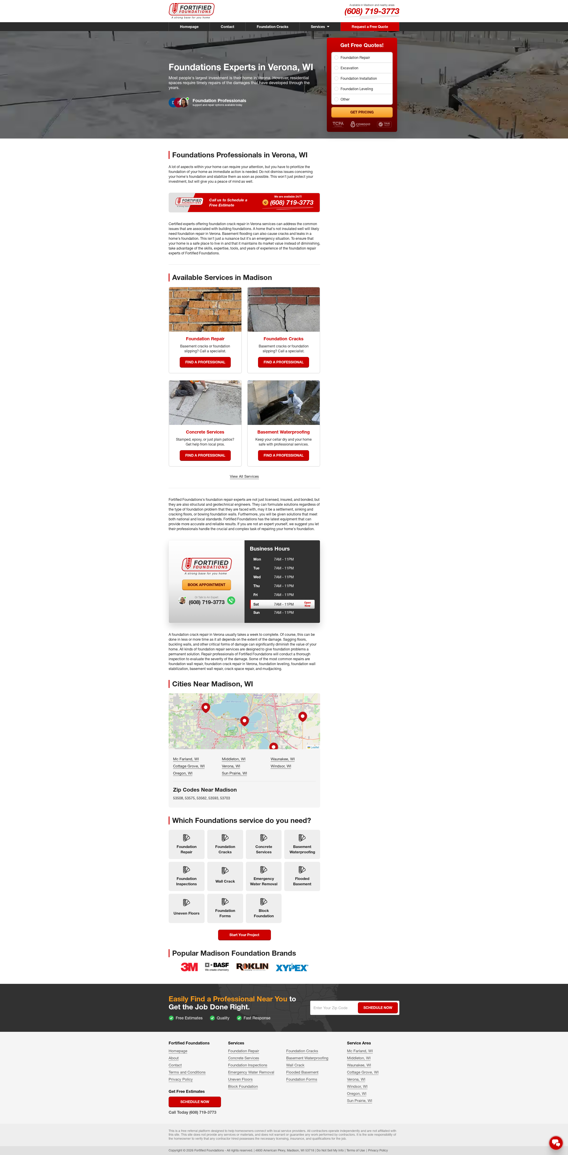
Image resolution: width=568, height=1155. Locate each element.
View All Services (244, 476)
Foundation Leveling (357, 89)
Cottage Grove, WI (189, 766)
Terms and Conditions (187, 1072)
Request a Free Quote (370, 26)
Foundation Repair (355, 57)
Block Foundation (243, 1086)
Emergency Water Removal (251, 1072)
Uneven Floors (240, 1079)
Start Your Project (244, 935)
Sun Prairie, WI (234, 773)
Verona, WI (231, 766)
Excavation (349, 68)
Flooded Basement (302, 1072)
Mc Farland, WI (186, 759)
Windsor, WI (281, 766)
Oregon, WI (182, 773)
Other (345, 99)
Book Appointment (206, 584)
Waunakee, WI (283, 759)
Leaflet (314, 747)
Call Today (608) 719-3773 (192, 1112)
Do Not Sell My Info (330, 1150)
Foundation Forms (301, 1079)
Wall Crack (295, 1065)
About (174, 1058)
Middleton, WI (233, 759)
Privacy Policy (181, 1079)
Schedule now (194, 1102)
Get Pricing (362, 112)
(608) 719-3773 (372, 11)
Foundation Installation (359, 78)
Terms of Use (356, 1150)
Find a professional (205, 362)
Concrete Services (243, 1058)
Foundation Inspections (247, 1065)
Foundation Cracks (272, 26)
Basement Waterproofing (307, 1058)
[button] (244, 721)
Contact (227, 26)
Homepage (189, 26)
